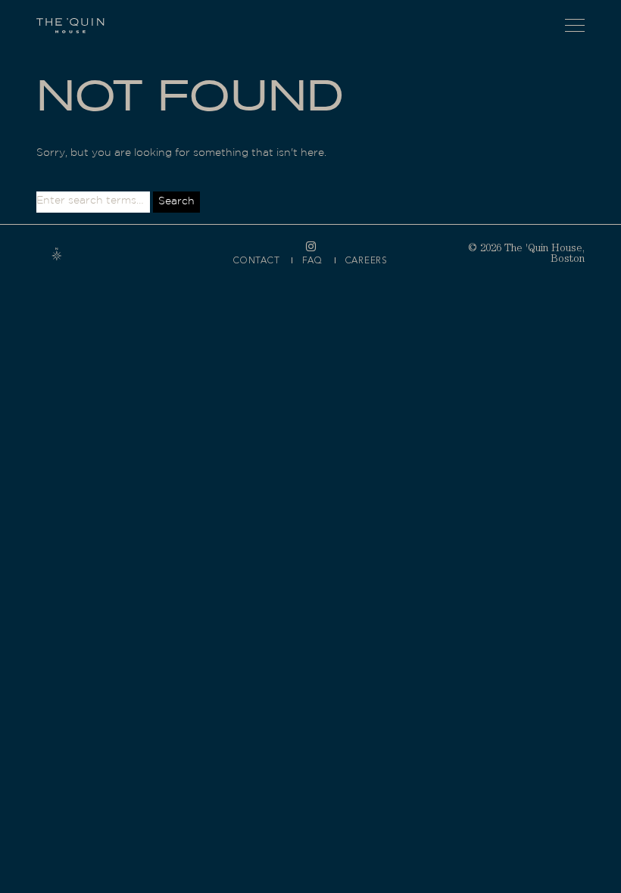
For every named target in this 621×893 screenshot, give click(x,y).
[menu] (575, 25)
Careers (366, 260)
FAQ (312, 260)
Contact (256, 260)
